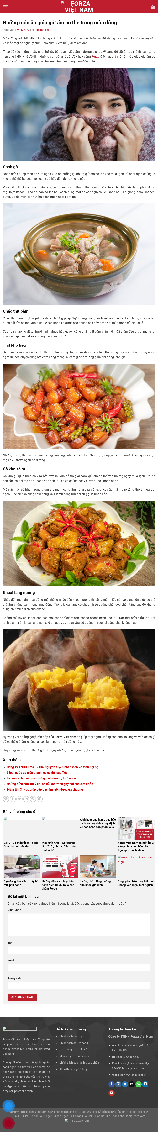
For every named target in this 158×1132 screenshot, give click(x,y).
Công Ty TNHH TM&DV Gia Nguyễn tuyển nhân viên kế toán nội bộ (52, 767)
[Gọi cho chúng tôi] (138, 1084)
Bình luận (14, 909)
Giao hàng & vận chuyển (74, 1049)
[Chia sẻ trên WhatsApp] (6, 799)
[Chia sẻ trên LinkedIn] (40, 799)
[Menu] (5, 7)
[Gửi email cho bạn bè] (26, 799)
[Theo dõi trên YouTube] (111, 1093)
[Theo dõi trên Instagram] (118, 1084)
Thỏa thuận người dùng (74, 1069)
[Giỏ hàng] (153, 7)
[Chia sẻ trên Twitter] (19, 799)
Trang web (14, 978)
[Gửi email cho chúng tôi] (132, 1084)
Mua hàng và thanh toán (74, 1056)
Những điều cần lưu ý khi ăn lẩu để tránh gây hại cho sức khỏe (50, 784)
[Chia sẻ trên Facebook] (13, 799)
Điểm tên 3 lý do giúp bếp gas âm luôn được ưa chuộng (45, 789)
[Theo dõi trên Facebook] (111, 1084)
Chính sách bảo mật (71, 1036)
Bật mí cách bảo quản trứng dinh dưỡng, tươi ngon (41, 778)
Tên (10, 942)
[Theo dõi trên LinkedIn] (145, 1084)
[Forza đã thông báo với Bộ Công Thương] (79, 1120)
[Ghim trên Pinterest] (33, 799)
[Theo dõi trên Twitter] (125, 1084)
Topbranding (42, 29)
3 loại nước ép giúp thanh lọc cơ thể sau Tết (37, 773)
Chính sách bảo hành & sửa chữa (79, 1062)
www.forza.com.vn (135, 1074)
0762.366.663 (131, 1056)
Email (11, 960)
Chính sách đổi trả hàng (74, 1043)
